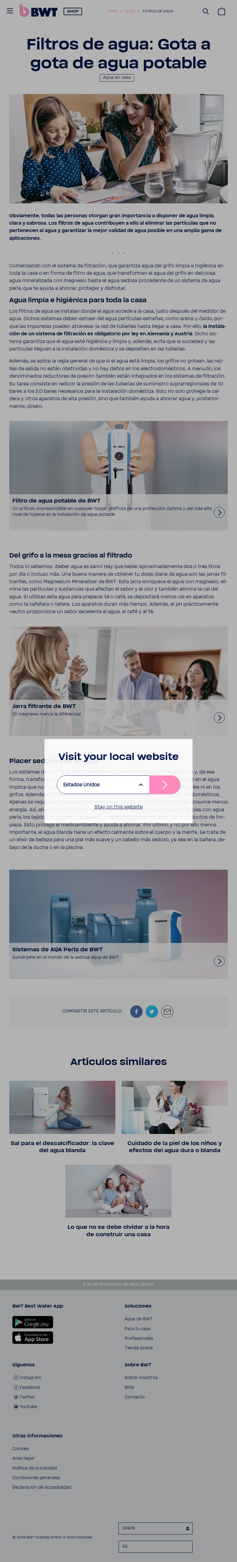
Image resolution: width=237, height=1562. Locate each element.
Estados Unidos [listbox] (81, 784)
